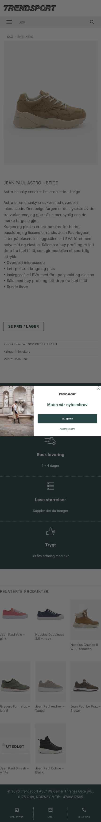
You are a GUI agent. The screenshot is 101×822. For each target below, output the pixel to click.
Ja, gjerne (67, 418)
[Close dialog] (98, 388)
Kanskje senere (67, 429)
